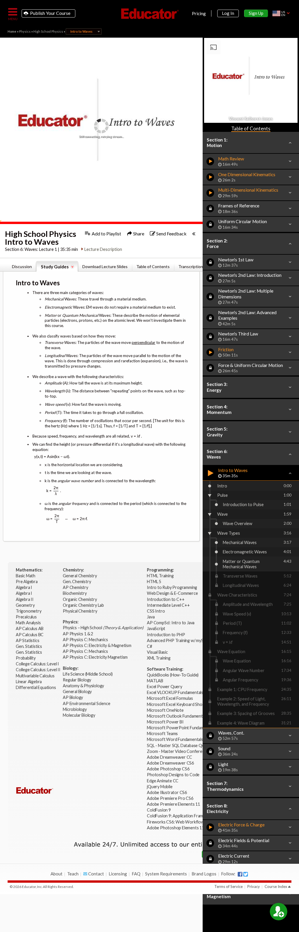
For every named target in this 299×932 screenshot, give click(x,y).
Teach (73, 873)
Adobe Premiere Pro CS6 (170, 798)
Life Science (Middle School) (87, 674)
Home (12, 31)
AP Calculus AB (30, 628)
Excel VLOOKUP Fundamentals (175, 692)
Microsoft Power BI (165, 721)
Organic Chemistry (80, 599)
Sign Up (256, 13)
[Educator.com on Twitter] (245, 874)
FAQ (136, 873)
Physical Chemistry (80, 610)
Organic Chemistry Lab (84, 605)
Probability (26, 657)
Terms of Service (228, 886)
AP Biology (73, 697)
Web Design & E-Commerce (172, 593)
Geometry (25, 605)
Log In (228, 13)
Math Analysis (28, 622)
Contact (95, 873)
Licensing (118, 873)
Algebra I (24, 587)
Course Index (276, 886)
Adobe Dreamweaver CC (169, 757)
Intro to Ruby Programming (172, 587)
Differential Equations (36, 687)
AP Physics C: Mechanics (86, 639)
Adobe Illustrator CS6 (167, 792)
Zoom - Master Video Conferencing (179, 751)
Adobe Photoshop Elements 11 (176, 827)
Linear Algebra (29, 681)
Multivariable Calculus (35, 675)
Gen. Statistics (29, 646)
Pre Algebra (27, 581)
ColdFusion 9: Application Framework (181, 815)
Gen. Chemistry (77, 581)
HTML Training (160, 575)
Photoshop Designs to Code (173, 774)
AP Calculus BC (30, 634)
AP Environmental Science (86, 703)
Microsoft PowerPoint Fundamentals (181, 727)
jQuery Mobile (159, 786)
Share (138, 233)
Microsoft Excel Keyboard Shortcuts (180, 704)
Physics (25, 31)
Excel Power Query (164, 686)
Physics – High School (103, 627)
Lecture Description (103, 249)
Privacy (253, 886)
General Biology (78, 691)
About (56, 873)
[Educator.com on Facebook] (240, 874)
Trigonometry (29, 610)
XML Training (159, 657)
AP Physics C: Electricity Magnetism (95, 657)
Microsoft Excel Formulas (170, 698)
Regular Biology (77, 679)
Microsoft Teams (162, 733)
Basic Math (26, 575)
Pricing (199, 13)
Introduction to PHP (166, 634)
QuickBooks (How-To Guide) (173, 674)
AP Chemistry (76, 587)
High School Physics (48, 31)
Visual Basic (157, 652)
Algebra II (25, 599)
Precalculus (27, 616)
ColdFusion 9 (159, 809)
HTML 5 (154, 581)
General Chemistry (80, 575)
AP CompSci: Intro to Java (170, 622)
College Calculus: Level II (38, 669)
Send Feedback (171, 233)
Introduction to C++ (165, 599)
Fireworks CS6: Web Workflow (175, 821)
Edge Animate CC (162, 780)
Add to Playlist (106, 233)
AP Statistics (27, 640)
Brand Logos (204, 873)
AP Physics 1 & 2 (78, 633)
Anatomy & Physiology (84, 685)
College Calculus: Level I (37, 663)
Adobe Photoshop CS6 (168, 768)
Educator (149, 13)
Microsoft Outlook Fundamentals (177, 716)
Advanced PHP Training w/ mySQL (178, 640)
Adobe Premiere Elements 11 (173, 804)
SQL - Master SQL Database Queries (180, 745)
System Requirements (166, 873)
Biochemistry (75, 593)
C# (149, 646)
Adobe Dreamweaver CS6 (171, 762)
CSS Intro (156, 610)
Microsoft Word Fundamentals (175, 739)
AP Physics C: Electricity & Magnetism (97, 645)
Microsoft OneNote (165, 710)
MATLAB (155, 680)
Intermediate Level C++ (168, 605)
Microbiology (75, 709)
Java (150, 616)
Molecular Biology (79, 715)
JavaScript (156, 628)
